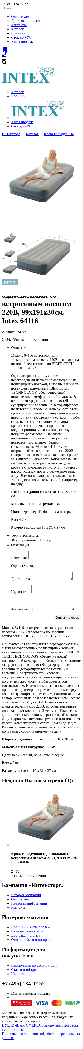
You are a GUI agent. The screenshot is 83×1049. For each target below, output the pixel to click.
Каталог (17, 29)
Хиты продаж (22, 41)
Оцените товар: (23, 566)
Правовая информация (29, 903)
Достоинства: (21, 579)
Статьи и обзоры (24, 970)
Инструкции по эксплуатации (35, 965)
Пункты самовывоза (27, 931)
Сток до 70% (21, 37)
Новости (18, 974)
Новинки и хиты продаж (30, 927)
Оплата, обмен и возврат (30, 940)
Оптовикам (20, 16)
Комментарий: (22, 609)
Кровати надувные (59, 134)
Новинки (18, 33)
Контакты (19, 25)
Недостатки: (20, 592)
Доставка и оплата (25, 21)
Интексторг (11, 134)
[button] (10, 238)
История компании (26, 895)
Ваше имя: (19, 558)
